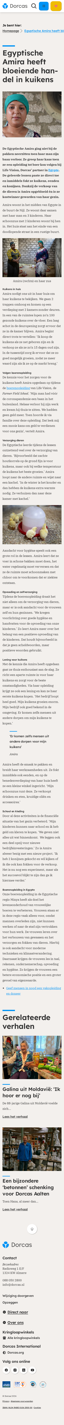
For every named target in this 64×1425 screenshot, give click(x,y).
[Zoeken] (34, 6)
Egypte (53, 170)
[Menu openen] (44, 6)
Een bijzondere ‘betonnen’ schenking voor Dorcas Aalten (28, 1187)
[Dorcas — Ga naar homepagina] (14, 6)
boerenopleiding (18, 388)
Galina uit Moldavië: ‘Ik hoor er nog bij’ (31, 1092)
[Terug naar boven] (32, 1229)
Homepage (10, 31)
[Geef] (56, 6)
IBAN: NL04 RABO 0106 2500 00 (17, 1407)
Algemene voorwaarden (22, 1401)
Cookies (37, 1407)
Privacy (5, 1401)
